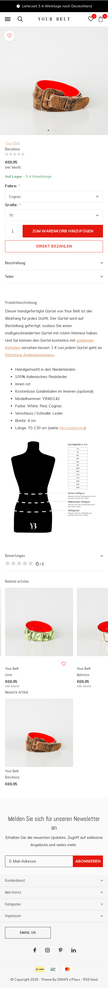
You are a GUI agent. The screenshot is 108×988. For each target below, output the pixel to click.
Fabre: (12, 185)
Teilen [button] (9, 276)
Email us (28, 932)
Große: (12, 204)
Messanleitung (72, 427)
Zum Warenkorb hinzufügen (62, 231)
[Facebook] (34, 950)
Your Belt (12, 143)
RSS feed (90, 979)
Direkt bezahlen (54, 246)
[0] (100, 19)
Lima (8, 674)
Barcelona (12, 777)
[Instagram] (47, 950)
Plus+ (76, 979)
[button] (7, 19)
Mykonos (83, 674)
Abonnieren (88, 861)
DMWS (62, 979)
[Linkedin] (73, 950)
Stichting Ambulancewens (29, 355)
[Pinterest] (60, 950)
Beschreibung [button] (15, 262)
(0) (28, 154)
